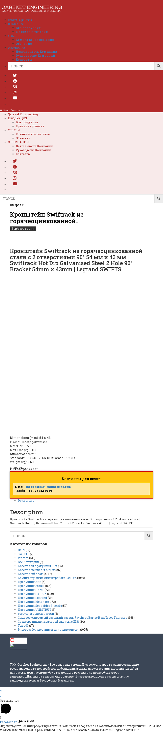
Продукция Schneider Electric (40, 606)
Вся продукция (27, 122)
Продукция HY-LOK (32, 594)
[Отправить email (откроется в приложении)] (13, 103)
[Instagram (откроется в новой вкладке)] (14, 92)
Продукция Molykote (33, 602)
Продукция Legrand (32, 598)
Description (26, 500)
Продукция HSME (31, 590)
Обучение (23, 138)
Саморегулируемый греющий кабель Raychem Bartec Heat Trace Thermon (72, 617)
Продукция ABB (29, 582)
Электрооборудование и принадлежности (49, 629)
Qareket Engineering (23, 114)
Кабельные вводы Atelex (36, 570)
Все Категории (28, 562)
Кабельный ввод (30, 574)
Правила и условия (30, 126)
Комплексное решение (33, 134)
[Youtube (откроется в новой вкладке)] (15, 97)
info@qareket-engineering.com (48, 487)
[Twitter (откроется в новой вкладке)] (15, 75)
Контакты (23, 154)
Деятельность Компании (34, 146)
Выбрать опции (23, 228)
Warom (23, 558)
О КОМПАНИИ (18, 142)
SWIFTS (23, 554)
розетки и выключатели (36, 613)
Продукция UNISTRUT (34, 610)
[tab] (85, 501)
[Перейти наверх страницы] (1, 691)
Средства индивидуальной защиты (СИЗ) (48, 621)
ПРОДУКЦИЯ (17, 118)
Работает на (9, 722)
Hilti (21, 550)
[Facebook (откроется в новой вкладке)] (15, 81)
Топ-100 (23, 625)
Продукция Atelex (31, 586)
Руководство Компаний (33, 150)
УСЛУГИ (14, 130)
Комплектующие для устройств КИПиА (47, 578)
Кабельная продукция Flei (37, 566)
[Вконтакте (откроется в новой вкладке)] (15, 86)
